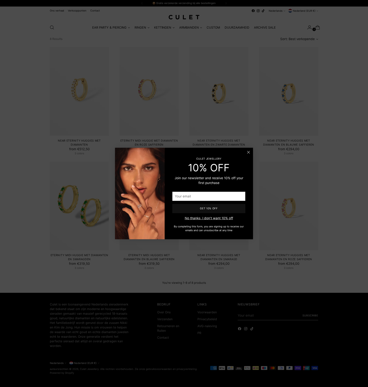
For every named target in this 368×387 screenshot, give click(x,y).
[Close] (248, 152)
